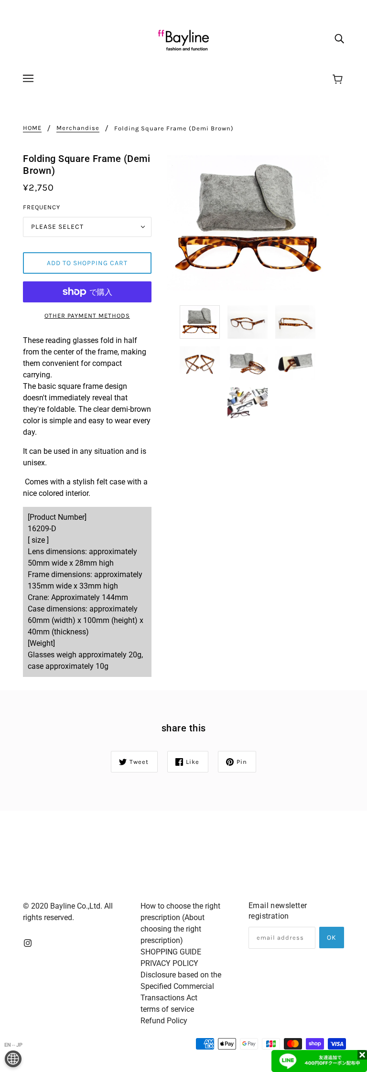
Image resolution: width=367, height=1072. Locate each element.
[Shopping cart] (339, 80)
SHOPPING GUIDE (170, 951)
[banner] (183, 37)
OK (331, 937)
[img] (339, 38)
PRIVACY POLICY (169, 963)
